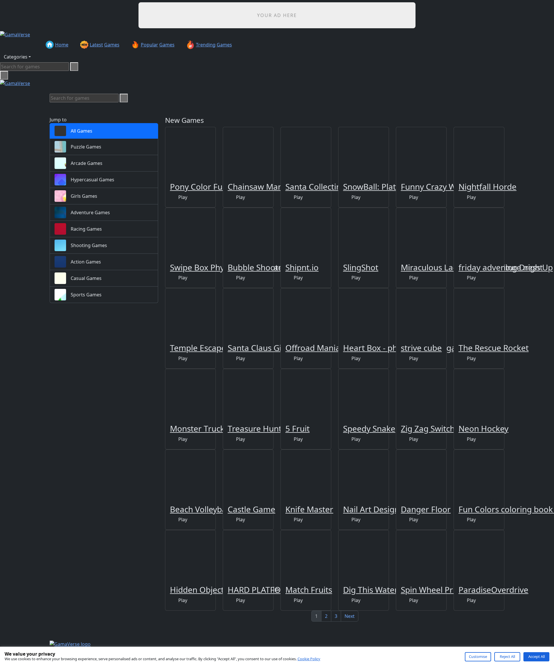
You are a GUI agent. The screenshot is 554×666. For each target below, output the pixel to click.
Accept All (536, 656)
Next (350, 616)
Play (182, 197)
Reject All (507, 656)
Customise (478, 656)
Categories (15, 57)
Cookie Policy (308, 658)
